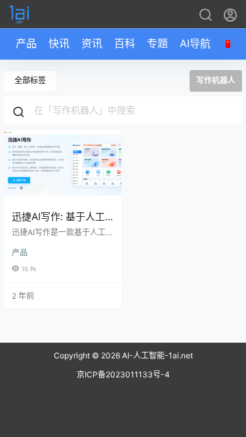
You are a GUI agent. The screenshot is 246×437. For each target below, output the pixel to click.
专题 (157, 43)
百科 (124, 43)
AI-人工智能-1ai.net (156, 355)
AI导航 (195, 43)
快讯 (59, 43)
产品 (26, 43)
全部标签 (30, 80)
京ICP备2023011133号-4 (123, 374)
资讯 (91, 43)
